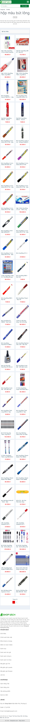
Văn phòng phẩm (5, 691)
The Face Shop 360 (17, 716)
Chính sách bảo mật (6, 637)
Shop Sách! (22, 720)
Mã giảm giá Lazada (6, 667)
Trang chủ (2, 9)
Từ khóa (8, 9)
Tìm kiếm (24, 6)
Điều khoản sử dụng (6, 641)
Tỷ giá (10, 716)
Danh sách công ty (5, 656)
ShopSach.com (14, 720)
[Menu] (28, 2)
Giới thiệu (3, 633)
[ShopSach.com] (8, 2)
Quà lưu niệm (4, 695)
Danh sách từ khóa (5, 660)
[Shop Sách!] (8, 615)
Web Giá (2, 717)
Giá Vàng (25, 716)
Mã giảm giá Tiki (5, 663)
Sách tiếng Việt (4, 683)
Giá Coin (7, 717)
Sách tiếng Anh (4, 687)
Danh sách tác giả (5, 652)
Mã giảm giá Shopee (6, 671)
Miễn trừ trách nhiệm (6, 645)
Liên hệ (2, 675)
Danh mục (3, 648)
